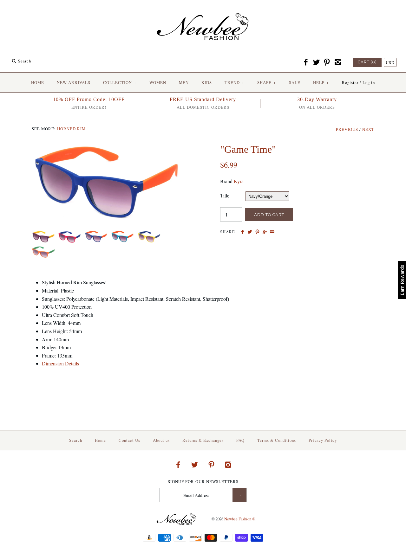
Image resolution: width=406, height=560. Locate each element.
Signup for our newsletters (203, 481)
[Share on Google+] (265, 232)
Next (368, 129)
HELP (321, 82)
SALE (294, 82)
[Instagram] (337, 62)
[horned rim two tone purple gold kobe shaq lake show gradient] (43, 234)
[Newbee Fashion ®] (203, 10)
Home (100, 440)
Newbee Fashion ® (239, 519)
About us (161, 440)
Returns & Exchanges (203, 440)
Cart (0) (367, 62)
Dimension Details (60, 363)
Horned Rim (71, 129)
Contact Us (129, 440)
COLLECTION (119, 82)
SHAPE (266, 82)
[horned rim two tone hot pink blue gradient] (69, 234)
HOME (37, 82)
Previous (347, 129)
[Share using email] (272, 232)
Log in (369, 82)
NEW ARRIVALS (73, 82)
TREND (234, 82)
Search (75, 440)
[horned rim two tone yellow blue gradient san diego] (148, 234)
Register (350, 82)
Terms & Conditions (276, 440)
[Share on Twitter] (250, 232)
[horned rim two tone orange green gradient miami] (42, 250)
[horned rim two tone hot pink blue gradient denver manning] (109, 147)
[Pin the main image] (257, 232)
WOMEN (157, 82)
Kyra (239, 181)
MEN (184, 82)
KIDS (206, 82)
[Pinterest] (327, 62)
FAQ (240, 440)
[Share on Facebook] (242, 232)
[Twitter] (316, 62)
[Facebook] (306, 62)
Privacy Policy (323, 440)
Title (224, 195)
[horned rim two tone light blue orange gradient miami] (122, 234)
